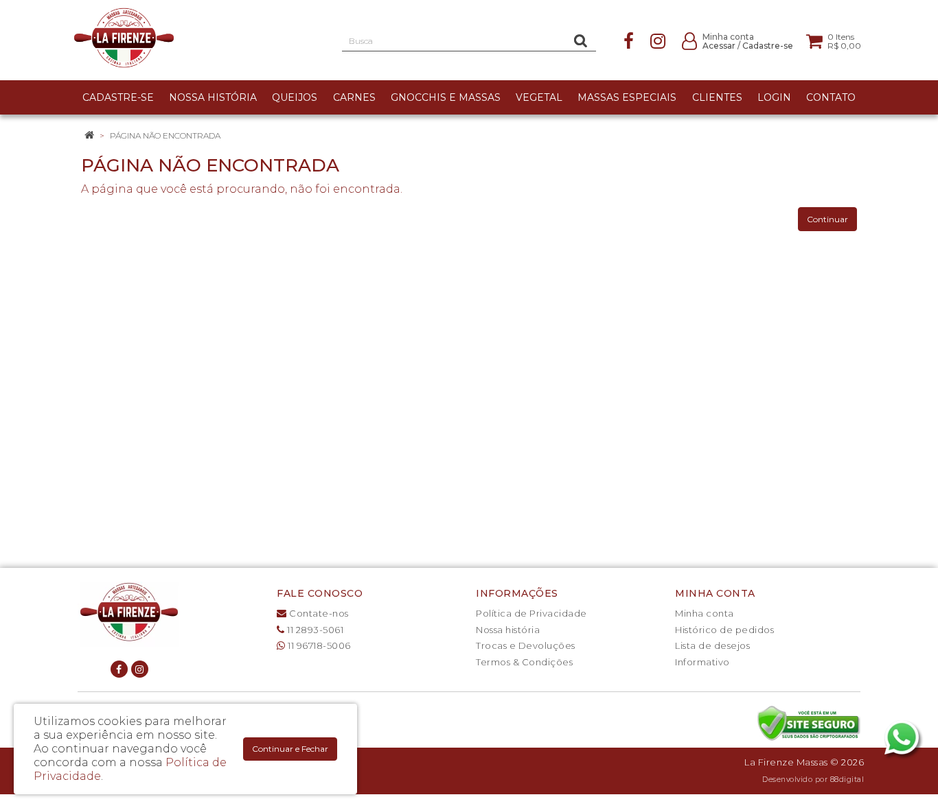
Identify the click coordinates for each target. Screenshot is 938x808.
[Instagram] (657, 40)
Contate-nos (318, 613)
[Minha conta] (689, 40)
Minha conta (704, 613)
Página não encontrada (165, 135)
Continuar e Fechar (290, 749)
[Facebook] (629, 40)
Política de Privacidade (531, 613)
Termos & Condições (524, 661)
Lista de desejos (712, 645)
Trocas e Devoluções (525, 645)
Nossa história (508, 629)
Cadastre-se (767, 45)
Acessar (718, 45)
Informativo (702, 661)
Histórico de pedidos (724, 629)
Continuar (827, 219)
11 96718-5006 (318, 645)
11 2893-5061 (314, 629)
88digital (847, 779)
